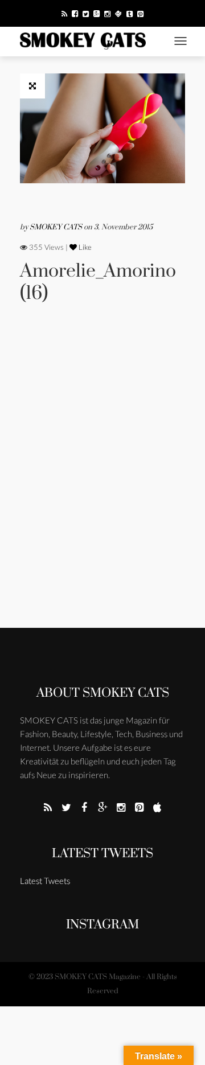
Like (84, 247)
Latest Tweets (102, 853)
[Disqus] (102, 481)
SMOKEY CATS (57, 227)
